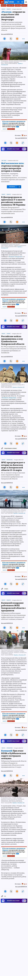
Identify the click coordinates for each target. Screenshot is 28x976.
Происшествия (10, 738)
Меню (2, 2)
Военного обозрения (9, 394)
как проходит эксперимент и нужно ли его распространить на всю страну (13, 120)
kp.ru (25, 131)
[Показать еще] (23, 36)
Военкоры (18, 5)
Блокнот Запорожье (15, 253)
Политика (9, 329)
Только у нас (10, 5)
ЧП (5, 885)
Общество (9, 9)
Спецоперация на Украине (10, 444)
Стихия (6, 581)
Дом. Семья (4, 156)
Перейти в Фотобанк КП (18, 383)
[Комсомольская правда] (9, 2)
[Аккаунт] (26, 2)
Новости (3, 5)
